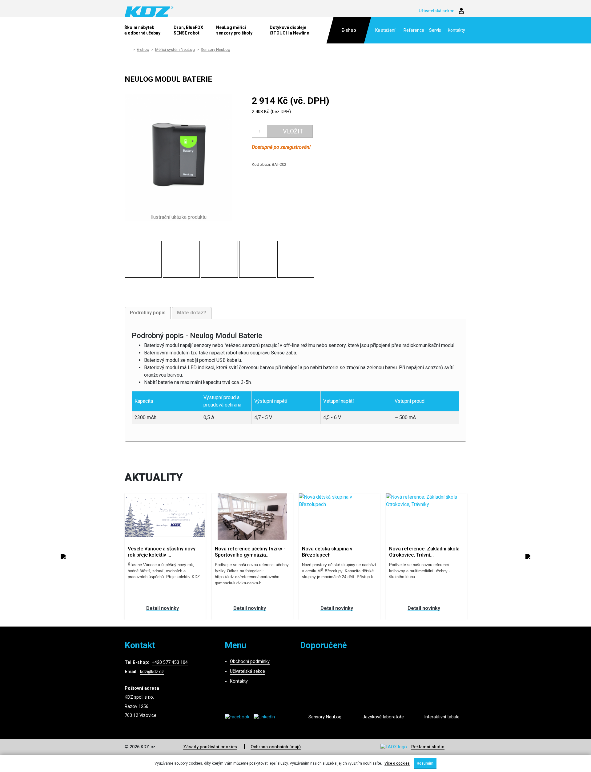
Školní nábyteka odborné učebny (142, 30)
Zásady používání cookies (210, 747)
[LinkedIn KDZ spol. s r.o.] (266, 717)
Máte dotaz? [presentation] (191, 313)
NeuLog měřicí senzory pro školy (234, 30)
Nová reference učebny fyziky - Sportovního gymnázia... (167, 552)
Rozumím (425, 763)
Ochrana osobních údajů (276, 747)
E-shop (348, 30)
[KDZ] (149, 11)
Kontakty (456, 30)
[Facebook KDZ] (239, 717)
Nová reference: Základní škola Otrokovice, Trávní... (341, 552)
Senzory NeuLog (215, 49)
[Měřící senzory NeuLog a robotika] (325, 690)
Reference (414, 30)
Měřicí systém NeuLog (175, 49)
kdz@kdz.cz (152, 671)
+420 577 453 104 (170, 662)
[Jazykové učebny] (383, 690)
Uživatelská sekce (247, 671)
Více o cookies (397, 763)
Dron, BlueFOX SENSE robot (188, 30)
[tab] (148, 313)
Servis (435, 30)
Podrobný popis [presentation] (148, 313)
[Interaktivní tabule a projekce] (441, 690)
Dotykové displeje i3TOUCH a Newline (289, 30)
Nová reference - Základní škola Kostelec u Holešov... (429, 552)
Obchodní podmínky (250, 661)
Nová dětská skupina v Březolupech (244, 552)
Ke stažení (385, 30)
